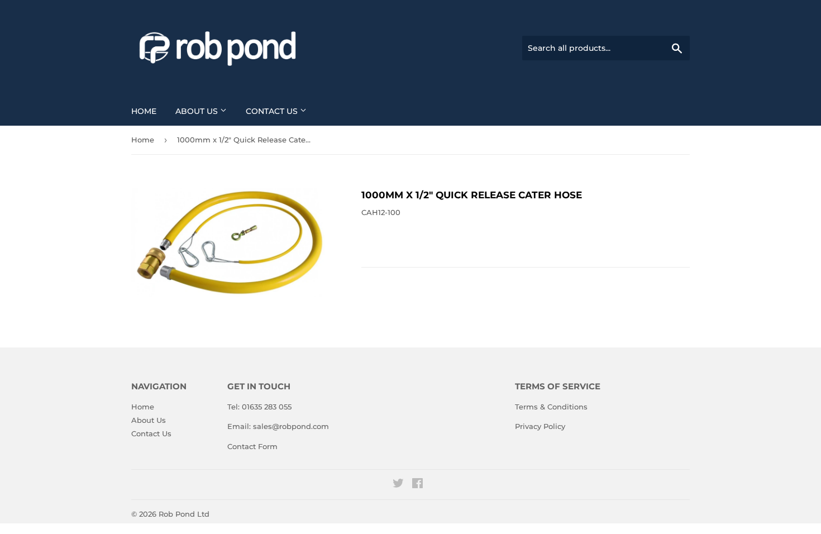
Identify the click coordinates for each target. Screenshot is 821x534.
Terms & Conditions (551, 406)
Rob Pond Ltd (184, 513)
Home (143, 111)
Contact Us (273, 111)
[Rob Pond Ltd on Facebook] (417, 484)
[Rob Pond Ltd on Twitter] (398, 484)
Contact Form (252, 446)
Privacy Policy (540, 426)
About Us (197, 111)
